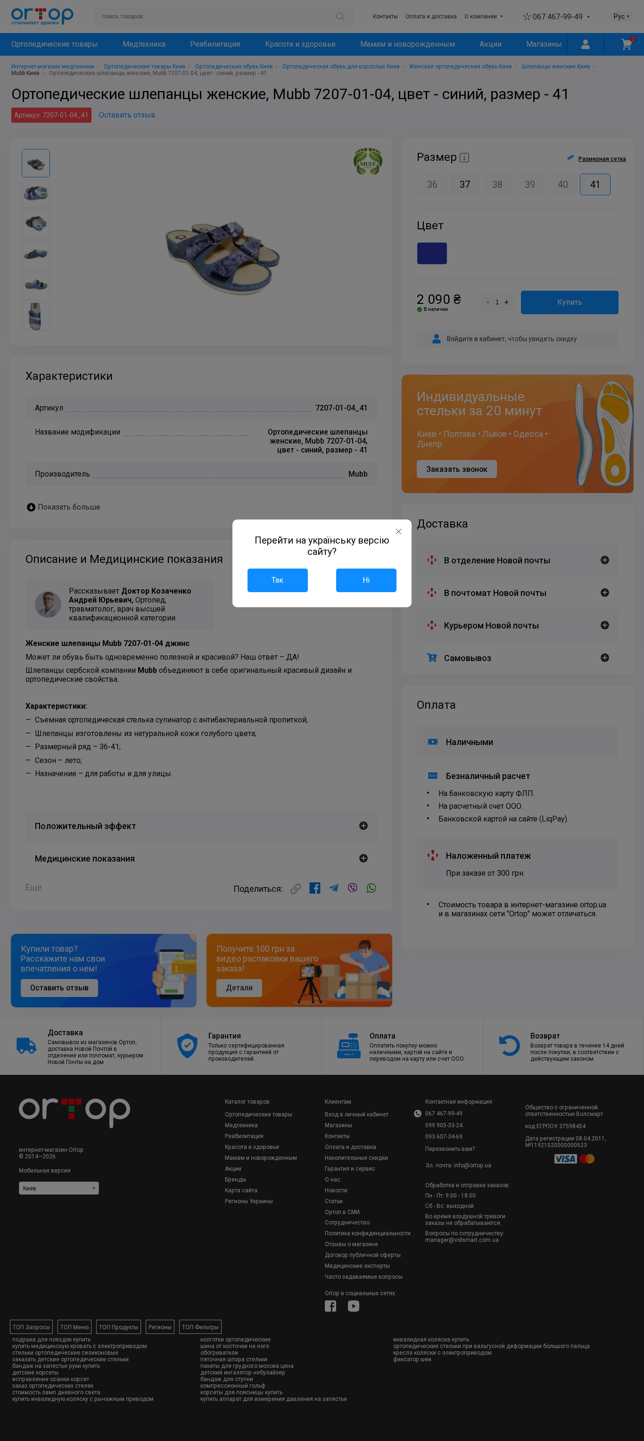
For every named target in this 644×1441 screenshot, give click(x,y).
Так (277, 580)
